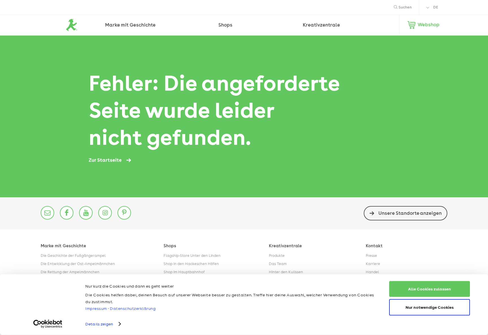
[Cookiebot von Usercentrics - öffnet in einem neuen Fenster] (48, 324)
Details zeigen (99, 324)
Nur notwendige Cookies (430, 307)
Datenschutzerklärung (133, 308)
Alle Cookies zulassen (429, 289)
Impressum (96, 308)
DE (435, 7)
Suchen (405, 7)
